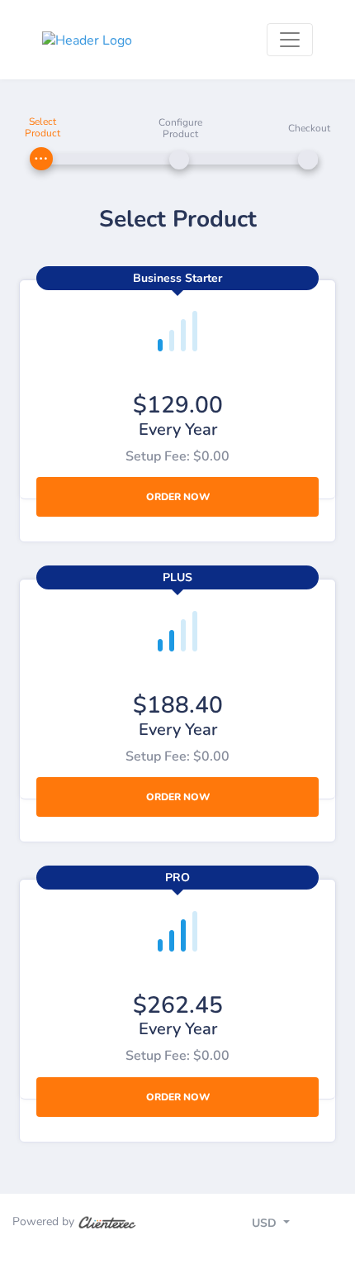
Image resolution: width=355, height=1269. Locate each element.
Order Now (178, 496)
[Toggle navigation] (290, 39)
